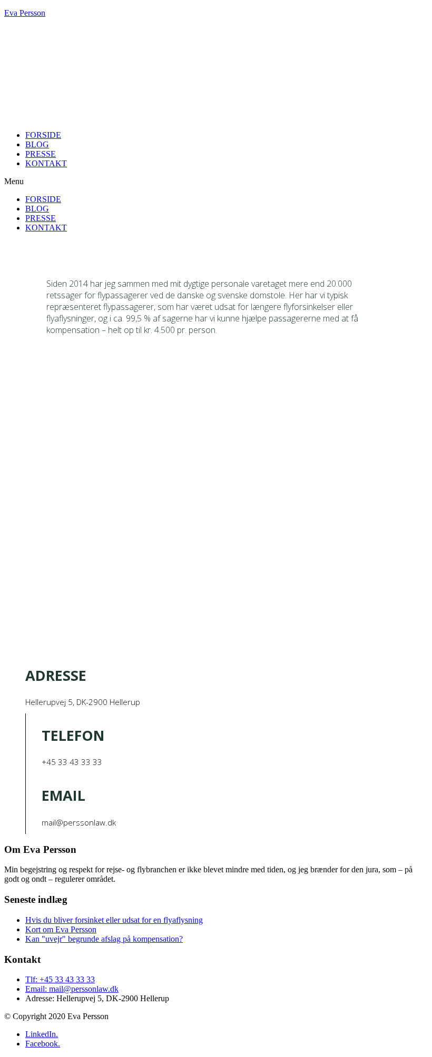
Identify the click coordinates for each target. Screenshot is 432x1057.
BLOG (37, 144)
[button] (216, 181)
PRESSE (40, 153)
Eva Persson (24, 12)
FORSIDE (43, 134)
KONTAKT (46, 163)
